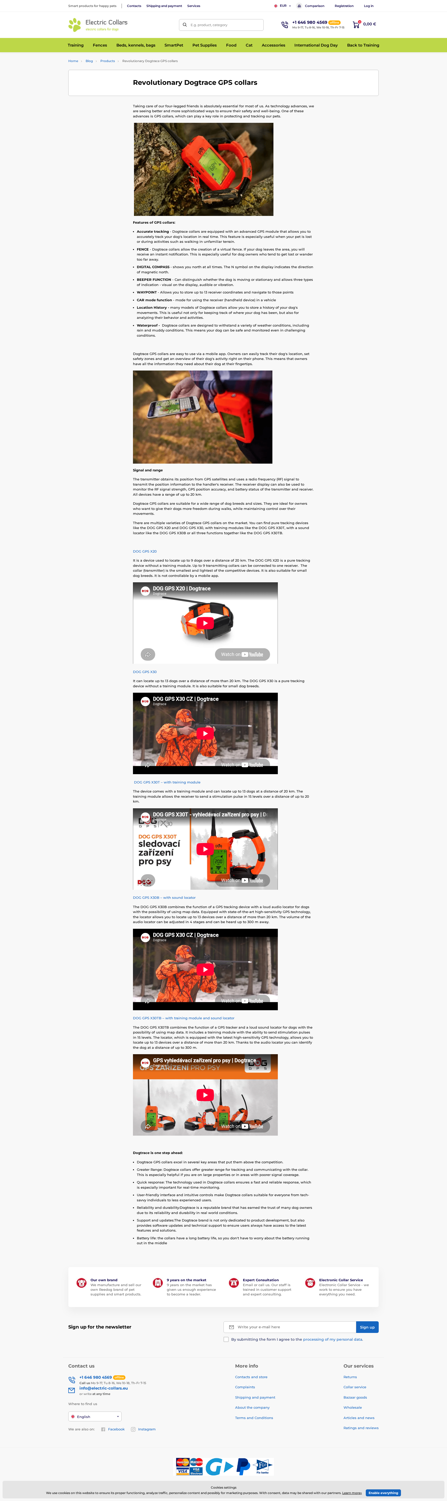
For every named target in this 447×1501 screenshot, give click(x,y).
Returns (350, 1377)
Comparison (314, 6)
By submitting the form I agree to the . (297, 1339)
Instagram (147, 1429)
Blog (89, 61)
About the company (252, 1407)
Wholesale (353, 1407)
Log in (369, 6)
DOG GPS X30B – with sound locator (164, 897)
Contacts (134, 6)
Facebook (116, 1429)
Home (73, 61)
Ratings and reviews (361, 1428)
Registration (344, 6)
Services (193, 6)
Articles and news (359, 1418)
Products (107, 61)
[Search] (185, 25)
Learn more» (352, 1493)
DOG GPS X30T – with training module (166, 782)
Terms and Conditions (254, 1418)
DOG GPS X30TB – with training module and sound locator (183, 1018)
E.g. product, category (209, 25)
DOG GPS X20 (145, 551)
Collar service (355, 1387)
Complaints (245, 1387)
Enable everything (383, 1493)
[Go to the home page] (98, 25)
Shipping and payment (164, 6)
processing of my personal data (332, 1339)
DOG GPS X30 (145, 672)
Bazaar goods (355, 1397)
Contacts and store (251, 1377)
